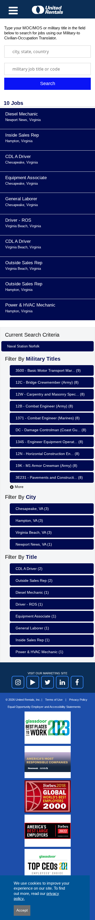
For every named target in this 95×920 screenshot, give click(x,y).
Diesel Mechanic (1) (32, 592)
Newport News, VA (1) (34, 544)
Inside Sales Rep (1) (33, 640)
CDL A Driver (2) (29, 568)
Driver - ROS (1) (29, 604)
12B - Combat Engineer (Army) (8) (44, 406)
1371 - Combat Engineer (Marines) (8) (48, 418)
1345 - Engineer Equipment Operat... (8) (49, 442)
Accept (22, 910)
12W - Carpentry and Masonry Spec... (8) (50, 394)
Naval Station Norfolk (23, 346)
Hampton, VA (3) (29, 520)
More (18, 487)
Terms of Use (54, 699)
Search (47, 83)
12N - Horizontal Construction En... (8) (47, 454)
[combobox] (47, 51)
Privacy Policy (78, 699)
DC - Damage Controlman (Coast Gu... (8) (51, 430)
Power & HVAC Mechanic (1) (39, 652)
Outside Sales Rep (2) (34, 580)
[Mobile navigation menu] (13, 10)
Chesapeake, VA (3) (32, 509)
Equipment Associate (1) (36, 616)
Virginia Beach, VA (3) (34, 532)
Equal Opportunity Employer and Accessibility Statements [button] (44, 706)
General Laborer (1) (32, 628)
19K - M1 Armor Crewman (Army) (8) (46, 465)
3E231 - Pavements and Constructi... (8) (49, 477)
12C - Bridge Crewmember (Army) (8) (47, 382)
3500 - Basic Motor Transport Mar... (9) (48, 370)
